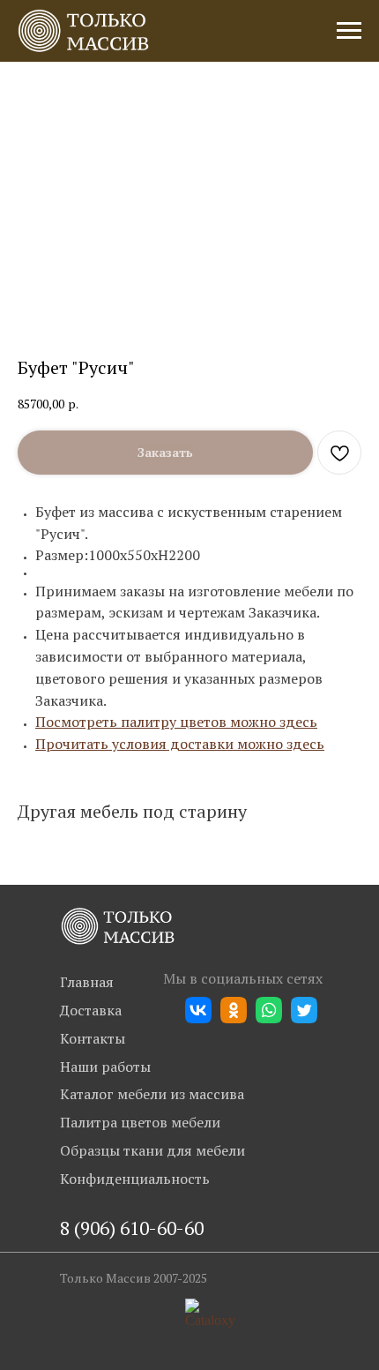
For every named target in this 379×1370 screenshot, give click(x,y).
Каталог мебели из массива (152, 1094)
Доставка (91, 1010)
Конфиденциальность (135, 1178)
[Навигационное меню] (349, 31)
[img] (118, 926)
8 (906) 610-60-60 (132, 1228)
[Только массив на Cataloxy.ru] (210, 1320)
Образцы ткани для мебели (152, 1150)
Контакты (92, 1038)
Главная (87, 982)
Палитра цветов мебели (140, 1122)
